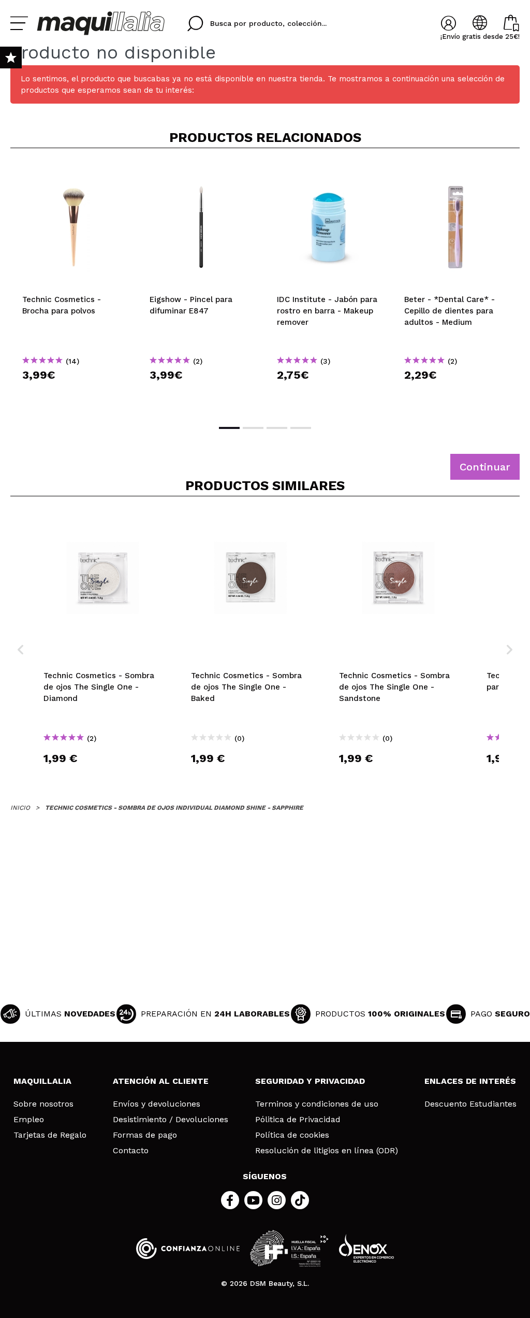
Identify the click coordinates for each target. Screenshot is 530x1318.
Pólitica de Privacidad (298, 1119)
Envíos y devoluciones (156, 1104)
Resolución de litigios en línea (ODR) (326, 1151)
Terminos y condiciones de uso (316, 1104)
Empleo (28, 1119)
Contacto (131, 1151)
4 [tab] (300, 428)
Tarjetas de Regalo (49, 1135)
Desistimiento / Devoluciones (170, 1119)
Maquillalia (42, 1081)
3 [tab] (277, 428)
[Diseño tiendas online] (366, 1248)
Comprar (74, 393)
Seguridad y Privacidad (310, 1081)
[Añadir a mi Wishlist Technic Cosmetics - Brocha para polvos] (74, 173)
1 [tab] (229, 428)
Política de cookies (292, 1135)
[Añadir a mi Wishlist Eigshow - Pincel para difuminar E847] (201, 173)
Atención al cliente (161, 1081)
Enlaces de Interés (470, 1081)
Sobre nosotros (43, 1104)
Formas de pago (145, 1135)
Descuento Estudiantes (470, 1104)
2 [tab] (253, 428)
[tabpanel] (74, 285)
